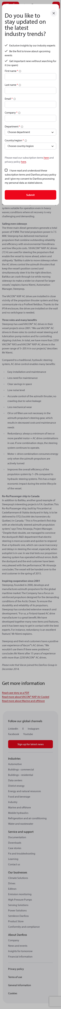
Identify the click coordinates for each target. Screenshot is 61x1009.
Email (9, 98)
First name (11, 71)
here (46, 157)
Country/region (14, 140)
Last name (11, 84)
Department (12, 126)
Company (11, 112)
